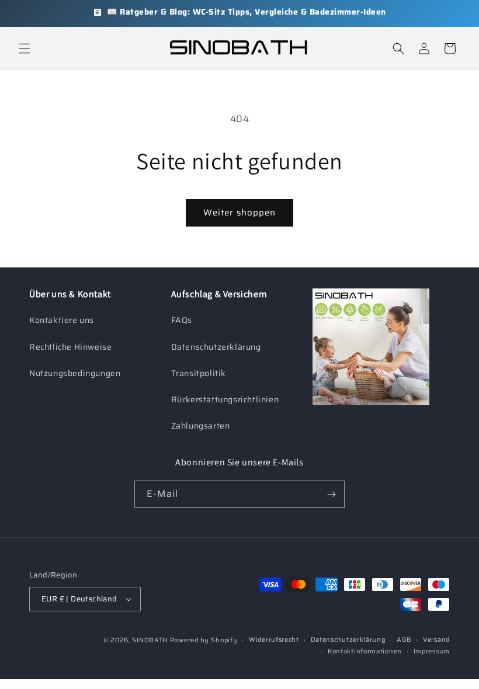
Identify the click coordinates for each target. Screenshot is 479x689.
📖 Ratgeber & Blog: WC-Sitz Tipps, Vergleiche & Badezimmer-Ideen (246, 11)
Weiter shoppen (239, 213)
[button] (24, 48)
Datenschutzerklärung (216, 346)
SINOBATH (150, 640)
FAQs (181, 320)
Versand (436, 640)
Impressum (432, 651)
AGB (404, 640)
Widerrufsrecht (274, 640)
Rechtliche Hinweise (70, 346)
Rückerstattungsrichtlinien (225, 399)
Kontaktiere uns (61, 320)
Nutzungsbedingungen (74, 373)
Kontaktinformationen (365, 651)
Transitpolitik (198, 373)
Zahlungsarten (200, 425)
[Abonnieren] (331, 494)
